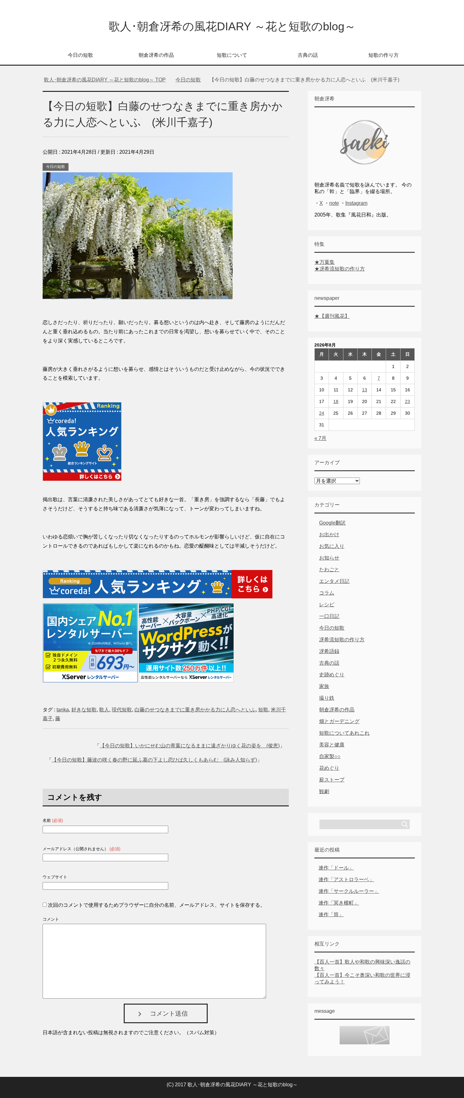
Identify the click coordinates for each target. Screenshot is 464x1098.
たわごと (329, 569)
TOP (105, 79)
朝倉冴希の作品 (156, 55)
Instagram (356, 203)
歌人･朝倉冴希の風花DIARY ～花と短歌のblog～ (232, 26)
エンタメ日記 (334, 581)
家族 (324, 686)
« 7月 (320, 438)
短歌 (263, 709)
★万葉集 (324, 262)
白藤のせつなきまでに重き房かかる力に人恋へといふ (195, 709)
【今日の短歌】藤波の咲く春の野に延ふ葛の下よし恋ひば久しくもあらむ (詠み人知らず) (154, 760)
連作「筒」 (331, 914)
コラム (326, 593)
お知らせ (329, 558)
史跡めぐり (331, 674)
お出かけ (329, 534)
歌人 (104, 709)
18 (335, 401)
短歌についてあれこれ (344, 733)
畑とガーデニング (339, 721)
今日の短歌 (80, 55)
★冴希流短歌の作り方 (339, 268)
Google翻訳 (332, 522)
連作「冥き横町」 (338, 902)
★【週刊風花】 (332, 316)
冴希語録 (329, 651)
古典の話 (308, 55)
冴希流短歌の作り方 (342, 639)
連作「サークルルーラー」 (348, 891)
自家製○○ (330, 756)
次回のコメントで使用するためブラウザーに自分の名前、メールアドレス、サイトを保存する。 (156, 905)
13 (364, 389)
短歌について (232, 55)
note (334, 203)
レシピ (326, 604)
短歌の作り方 (383, 55)
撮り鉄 (326, 698)
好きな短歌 (84, 709)
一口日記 (329, 616)
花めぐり (329, 768)
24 (321, 413)
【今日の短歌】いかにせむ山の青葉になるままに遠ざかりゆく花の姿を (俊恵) (190, 745)
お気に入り (331, 546)
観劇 (324, 791)
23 (407, 401)
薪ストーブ (331, 779)
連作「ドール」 (336, 867)
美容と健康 (331, 744)
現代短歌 (122, 709)
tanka (63, 709)
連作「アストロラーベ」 (346, 879)
